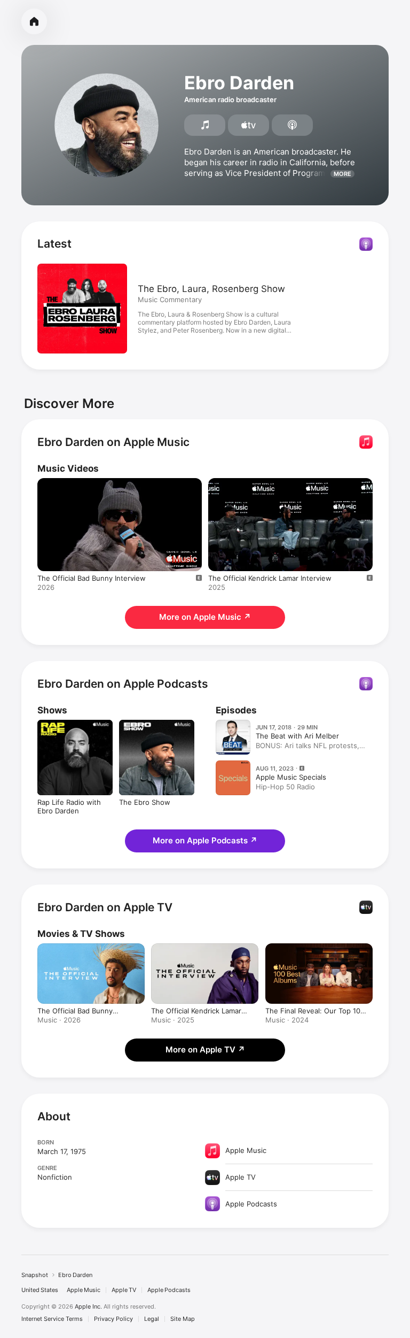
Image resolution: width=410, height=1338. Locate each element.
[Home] (34, 21)
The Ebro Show (144, 802)
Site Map (182, 1319)
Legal (151, 1319)
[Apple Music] (204, 125)
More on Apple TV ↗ (205, 1049)
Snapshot (34, 1275)
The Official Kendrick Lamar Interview (270, 578)
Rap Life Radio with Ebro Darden (69, 806)
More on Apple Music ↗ (205, 617)
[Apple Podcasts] (292, 125)
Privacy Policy (113, 1319)
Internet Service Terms (52, 1319)
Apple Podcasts (169, 1290)
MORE (342, 174)
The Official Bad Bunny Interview (91, 578)
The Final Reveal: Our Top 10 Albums (312, 1010)
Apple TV (124, 1290)
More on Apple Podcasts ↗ (205, 840)
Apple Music (83, 1290)
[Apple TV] (248, 125)
